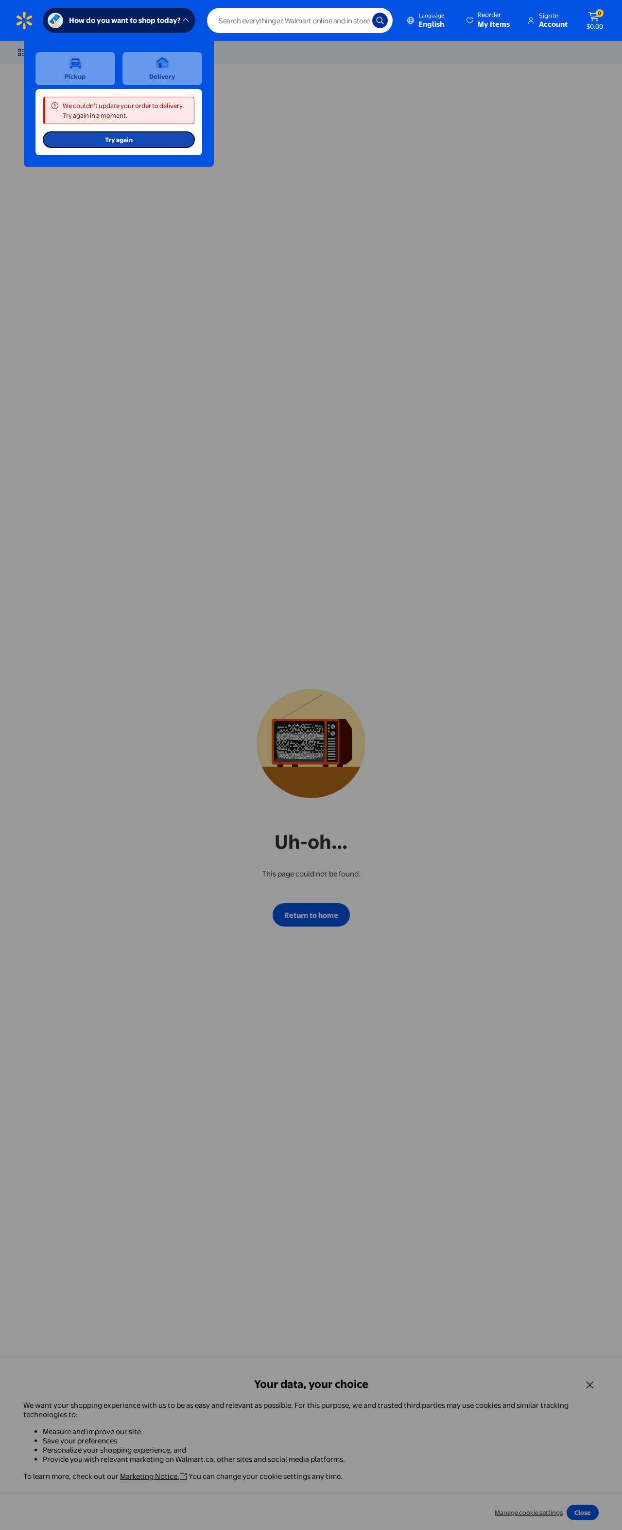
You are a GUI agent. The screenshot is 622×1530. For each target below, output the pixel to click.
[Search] (380, 20)
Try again (119, 140)
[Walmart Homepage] (24, 20)
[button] (489, 20)
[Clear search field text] (357, 20)
